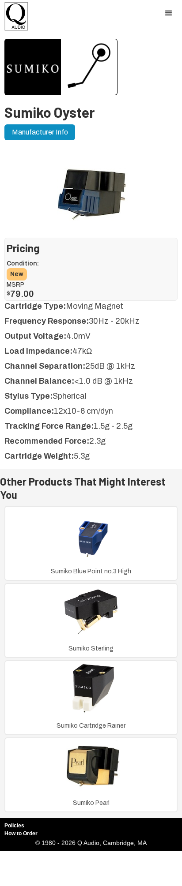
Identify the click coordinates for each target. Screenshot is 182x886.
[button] (168, 13)
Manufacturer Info (40, 132)
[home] (14, 18)
